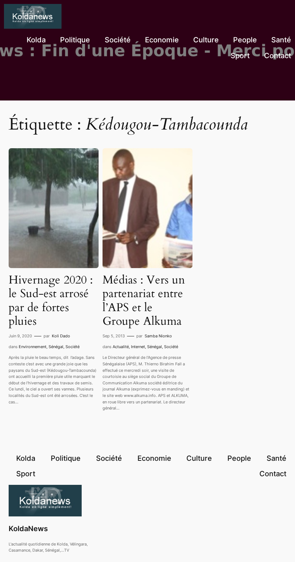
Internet (138, 346)
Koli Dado (61, 335)
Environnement (32, 346)
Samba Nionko (158, 335)
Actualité (121, 346)
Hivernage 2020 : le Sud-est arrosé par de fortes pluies (51, 300)
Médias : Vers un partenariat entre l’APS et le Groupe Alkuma (144, 300)
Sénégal (56, 346)
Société (72, 346)
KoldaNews (28, 528)
